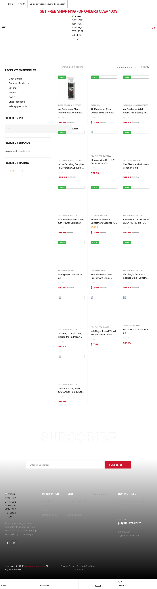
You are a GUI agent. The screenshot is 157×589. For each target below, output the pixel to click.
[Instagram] (14, 543)
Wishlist (123, 585)
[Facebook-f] (7, 543)
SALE (12, 97)
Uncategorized (140, 105)
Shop (3, 585)
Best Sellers (65, 105)
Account (44, 585)
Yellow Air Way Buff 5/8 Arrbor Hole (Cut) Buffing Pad (70, 392)
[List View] (56, 67)
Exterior (95, 105)
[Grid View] (58, 67)
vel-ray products (67, 160)
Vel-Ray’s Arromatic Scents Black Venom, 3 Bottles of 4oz (136, 278)
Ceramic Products (19, 83)
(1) (16, 170)
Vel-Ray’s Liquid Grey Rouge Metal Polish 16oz (70, 337)
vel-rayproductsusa (34, 566)
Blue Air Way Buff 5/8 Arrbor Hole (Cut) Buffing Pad (103, 163)
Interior (77, 105)
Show (144, 66)
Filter (75, 128)
